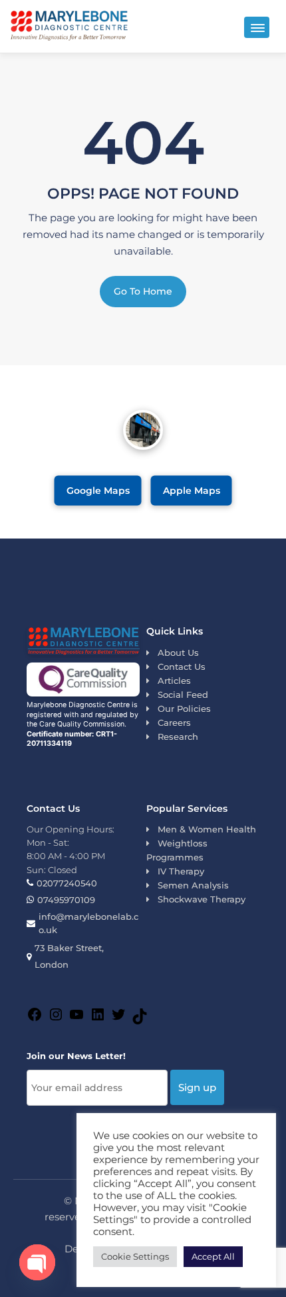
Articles (174, 680)
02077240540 (67, 883)
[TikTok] (140, 1018)
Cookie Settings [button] (135, 1256)
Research (178, 736)
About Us (178, 652)
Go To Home (143, 291)
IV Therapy (181, 871)
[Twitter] (118, 1016)
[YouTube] (76, 1016)
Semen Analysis (193, 885)
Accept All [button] (213, 1256)
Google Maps (98, 490)
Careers (174, 722)
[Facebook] (35, 1016)
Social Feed (183, 694)
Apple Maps (191, 490)
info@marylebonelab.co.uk (88, 923)
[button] (256, 27)
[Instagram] (56, 1016)
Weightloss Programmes (177, 850)
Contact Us (182, 666)
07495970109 (66, 899)
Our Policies (184, 708)
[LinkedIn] (98, 1016)
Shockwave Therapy (201, 899)
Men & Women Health (207, 829)
